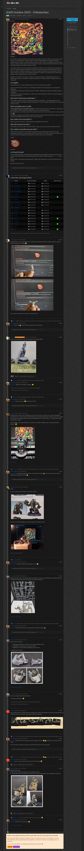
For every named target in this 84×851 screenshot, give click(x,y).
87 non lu (70, 38)
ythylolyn (12, 710)
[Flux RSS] (33, 15)
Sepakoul (12, 576)
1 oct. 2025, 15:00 (22, 323)
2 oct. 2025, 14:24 (22, 562)
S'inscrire (10, 846)
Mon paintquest (41, 167)
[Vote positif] (60, 172)
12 (62, 555)
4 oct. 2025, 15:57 (22, 738)
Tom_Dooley (13, 413)
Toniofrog (12, 337)
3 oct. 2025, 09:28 (23, 639)
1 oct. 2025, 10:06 (21, 239)
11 (62, 316)
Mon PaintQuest (13, 462)
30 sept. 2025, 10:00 (23, 19)
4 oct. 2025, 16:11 (22, 768)
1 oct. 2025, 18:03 (23, 382)
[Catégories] (2, 2)
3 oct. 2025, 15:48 (23, 693)
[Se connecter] (82, 2)
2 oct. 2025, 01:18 (23, 413)
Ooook (11, 239)
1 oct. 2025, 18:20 (22, 399)
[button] (2, 7)
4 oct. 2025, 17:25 (22, 819)
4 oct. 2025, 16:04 (22, 759)
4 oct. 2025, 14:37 (22, 710)
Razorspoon (12, 382)
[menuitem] (82, 2)
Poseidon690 (13, 487)
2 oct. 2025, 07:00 (22, 471)
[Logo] (13, 3)
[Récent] (2, 4)
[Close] (61, 835)
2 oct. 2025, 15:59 (22, 576)
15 (62, 813)
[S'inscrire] (82, 4)
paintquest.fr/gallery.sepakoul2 (16, 616)
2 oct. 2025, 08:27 (24, 487)
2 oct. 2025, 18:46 (22, 625)
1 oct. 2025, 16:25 (32, 337)
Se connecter (16, 846)
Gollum (12, 175)
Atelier (7, 15)
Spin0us (12, 19)
